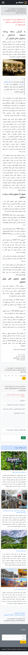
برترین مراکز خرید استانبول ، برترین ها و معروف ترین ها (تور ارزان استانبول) (14, 511)
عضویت (23, 642)
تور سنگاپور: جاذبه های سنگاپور (19, 472)
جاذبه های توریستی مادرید (20, 589)
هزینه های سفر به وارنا (21, 551)
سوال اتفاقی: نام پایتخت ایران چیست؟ (16, 430)
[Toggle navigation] (3, 2)
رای (24, 378)
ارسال (23, 438)
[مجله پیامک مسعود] (21, 2)
